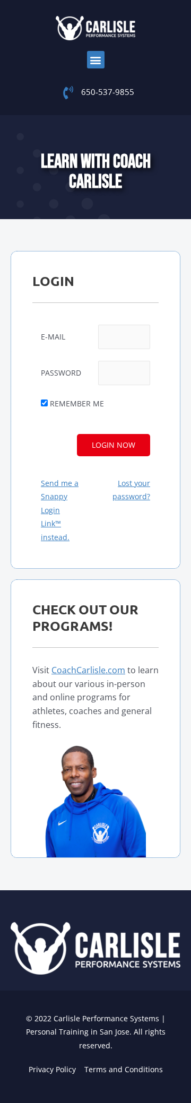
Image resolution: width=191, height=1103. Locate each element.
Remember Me (77, 403)
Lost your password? (131, 490)
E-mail (53, 337)
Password (61, 373)
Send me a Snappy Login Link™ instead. (60, 510)
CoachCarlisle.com (88, 670)
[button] (96, 59)
